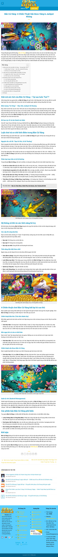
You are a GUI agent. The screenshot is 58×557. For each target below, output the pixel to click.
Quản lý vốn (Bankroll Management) (13, 89)
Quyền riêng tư (23, 535)
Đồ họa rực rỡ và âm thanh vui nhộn (12, 70)
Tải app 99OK (37, 519)
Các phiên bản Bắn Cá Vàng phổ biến (11, 91)
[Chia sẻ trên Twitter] (27, 454)
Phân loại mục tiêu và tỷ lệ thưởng (12, 75)
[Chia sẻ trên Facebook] (25, 454)
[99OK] (29, 3)
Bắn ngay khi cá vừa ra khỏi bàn (12, 86)
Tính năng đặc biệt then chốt (11, 80)
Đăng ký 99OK (37, 512)
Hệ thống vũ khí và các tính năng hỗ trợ (12, 77)
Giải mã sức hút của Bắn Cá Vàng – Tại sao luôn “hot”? (16, 67)
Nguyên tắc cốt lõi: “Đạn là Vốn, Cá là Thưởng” (15, 74)
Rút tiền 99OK (37, 524)
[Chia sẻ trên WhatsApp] (22, 454)
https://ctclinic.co (51, 518)
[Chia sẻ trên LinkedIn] (36, 454)
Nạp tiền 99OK (37, 522)
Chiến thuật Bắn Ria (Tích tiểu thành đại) (14, 84)
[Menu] (2, 3)
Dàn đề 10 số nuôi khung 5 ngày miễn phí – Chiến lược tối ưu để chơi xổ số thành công (29, 479)
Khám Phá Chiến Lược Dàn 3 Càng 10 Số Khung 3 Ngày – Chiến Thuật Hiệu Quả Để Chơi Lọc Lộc (30, 490)
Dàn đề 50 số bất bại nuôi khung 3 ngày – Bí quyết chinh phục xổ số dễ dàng (26, 495)
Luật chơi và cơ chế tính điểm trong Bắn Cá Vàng (14, 72)
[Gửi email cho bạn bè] (30, 454)
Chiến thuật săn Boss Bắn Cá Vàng (12, 87)
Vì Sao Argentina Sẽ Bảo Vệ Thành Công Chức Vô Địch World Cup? (23, 474)
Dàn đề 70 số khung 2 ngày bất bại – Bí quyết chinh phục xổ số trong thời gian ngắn (28, 484)
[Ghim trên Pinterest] (33, 454)
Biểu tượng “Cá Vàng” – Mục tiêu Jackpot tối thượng (16, 69)
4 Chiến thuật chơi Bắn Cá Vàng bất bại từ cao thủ (14, 82)
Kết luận (5, 93)
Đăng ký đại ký (37, 527)
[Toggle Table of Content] (27, 65)
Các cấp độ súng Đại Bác (10, 79)
